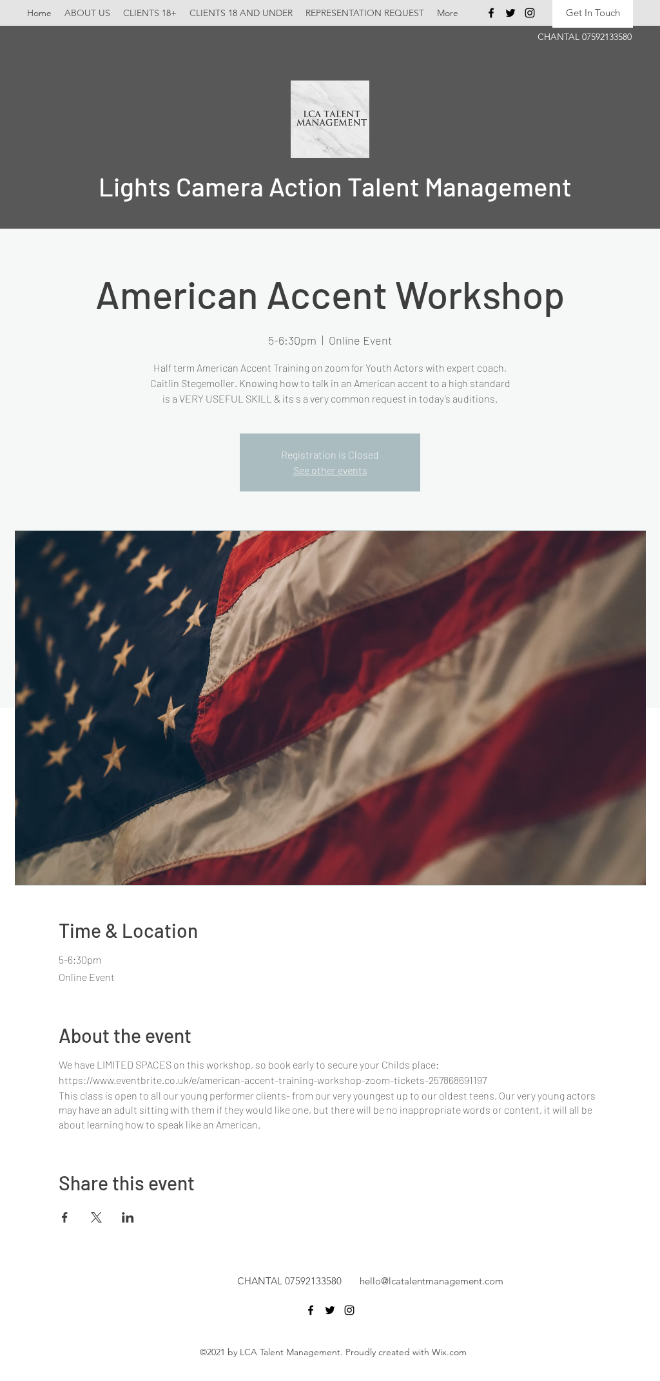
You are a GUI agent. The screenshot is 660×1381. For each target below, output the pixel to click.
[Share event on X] (96, 1217)
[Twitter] (510, 12)
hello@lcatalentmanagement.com (431, 1281)
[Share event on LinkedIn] (128, 1217)
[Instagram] (529, 12)
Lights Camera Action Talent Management (335, 186)
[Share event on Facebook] (65, 1217)
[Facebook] (491, 12)
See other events (330, 470)
